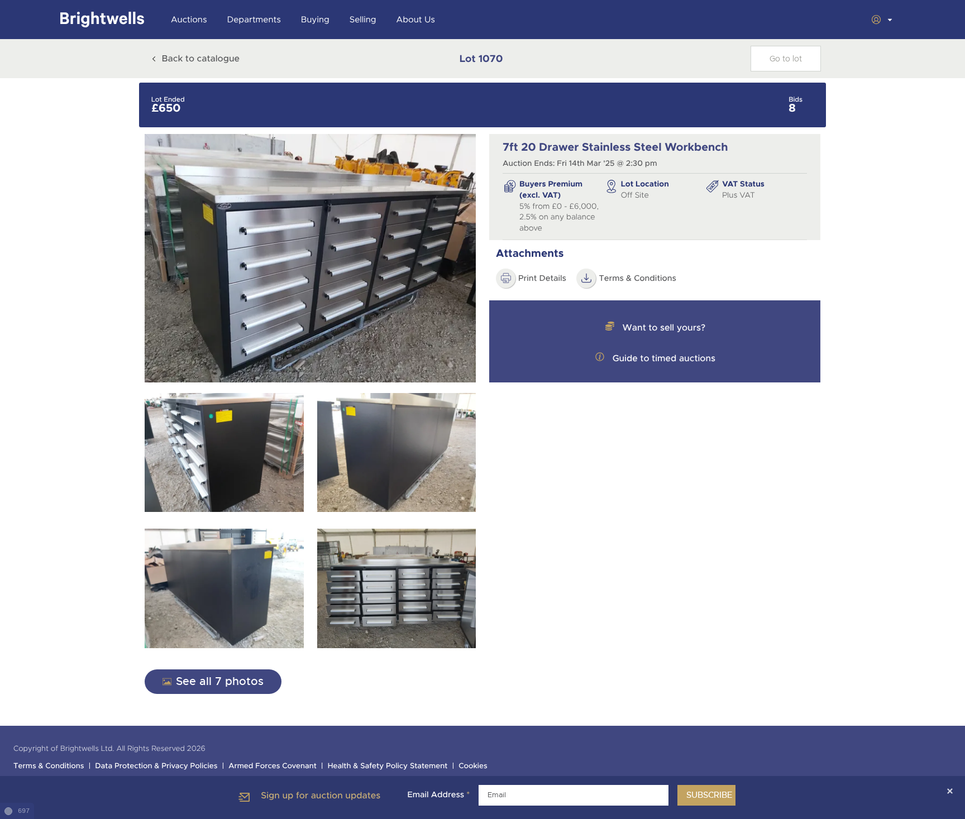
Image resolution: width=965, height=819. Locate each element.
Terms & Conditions (637, 279)
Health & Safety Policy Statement (388, 766)
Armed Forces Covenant (272, 766)
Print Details (542, 279)
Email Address (438, 795)
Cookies (473, 766)
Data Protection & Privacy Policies (156, 766)
